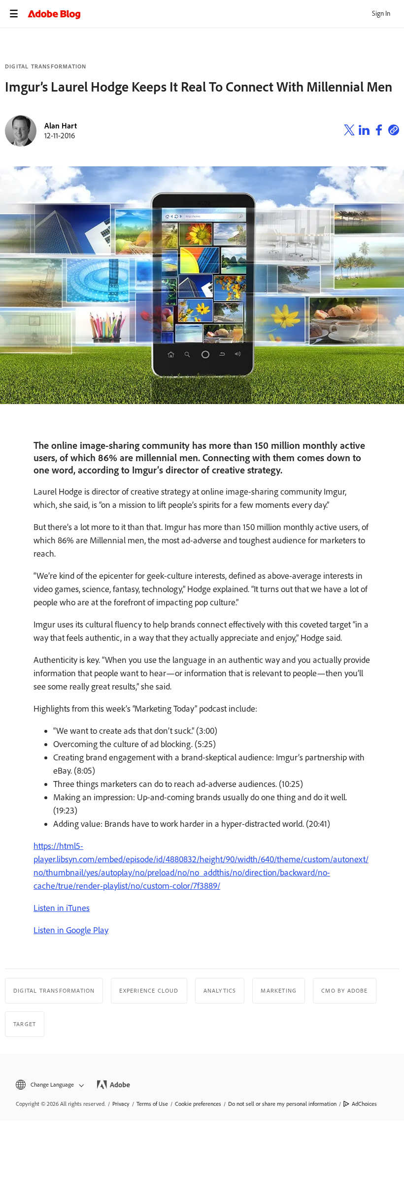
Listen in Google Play (71, 930)
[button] (49, 1085)
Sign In (381, 13)
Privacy (121, 1103)
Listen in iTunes (62, 908)
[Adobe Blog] (216, 14)
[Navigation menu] (14, 14)
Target (24, 1024)
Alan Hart (60, 125)
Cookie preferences (198, 1103)
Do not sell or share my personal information (282, 1103)
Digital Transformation (45, 66)
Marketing (279, 990)
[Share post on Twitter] (349, 131)
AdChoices (364, 1103)
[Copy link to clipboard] (393, 131)
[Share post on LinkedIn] (364, 131)
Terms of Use (152, 1103)
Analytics (219, 990)
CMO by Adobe (344, 990)
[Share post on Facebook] (378, 131)
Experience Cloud (148, 990)
